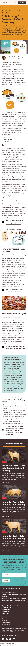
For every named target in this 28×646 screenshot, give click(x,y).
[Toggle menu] (15, 2)
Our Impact (5, 617)
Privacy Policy (6, 624)
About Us (4, 604)
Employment (6, 611)
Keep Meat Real (6, 607)
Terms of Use (6, 622)
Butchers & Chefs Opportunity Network (14, 598)
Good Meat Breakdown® (9, 593)
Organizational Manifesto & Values (12, 606)
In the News (5, 613)
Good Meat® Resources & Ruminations (13, 600)
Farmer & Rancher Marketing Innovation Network (14, 595)
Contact (4, 621)
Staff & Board (6, 609)
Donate (22, 2)
